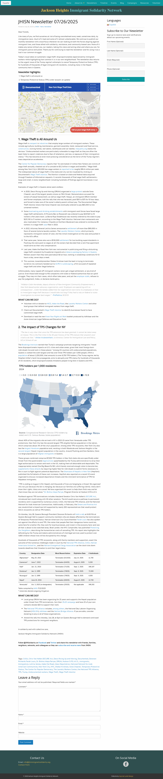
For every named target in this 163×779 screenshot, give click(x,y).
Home (68, 3)
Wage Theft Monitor (67, 672)
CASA (25, 658)
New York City (44, 666)
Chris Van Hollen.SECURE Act (41, 658)
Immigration (23, 664)
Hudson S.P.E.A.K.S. (71, 661)
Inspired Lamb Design (126, 776)
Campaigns (132, 3)
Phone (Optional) (113, 69)
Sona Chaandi (75, 666)
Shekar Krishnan (62, 666)
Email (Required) (113, 60)
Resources (144, 3)
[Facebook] (126, 766)
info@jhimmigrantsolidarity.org (37, 762)
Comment (22, 686)
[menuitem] (69, 3)
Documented (83, 658)
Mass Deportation (62, 664)
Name (21, 714)
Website (21, 732)
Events (114, 3)
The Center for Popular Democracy (39, 669)
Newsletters (92, 3)
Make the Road (48, 664)
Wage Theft (53, 672)
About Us (78, 3)
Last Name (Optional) (115, 50)
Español (6, 3)
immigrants (84, 661)
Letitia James (35, 664)
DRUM (59, 661)
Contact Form (24, 764)
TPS (19, 672)
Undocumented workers (38, 672)
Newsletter (47, 27)
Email (21, 723)
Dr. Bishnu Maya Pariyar (46, 661)
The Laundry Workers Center (65, 669)
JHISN (37, 27)
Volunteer (156, 3)
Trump (24, 672)
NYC (52, 666)
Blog (122, 3)
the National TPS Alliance (88, 669)
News (42, 27)
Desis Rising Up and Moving (65, 658)
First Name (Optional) (115, 41)
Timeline (103, 3)
